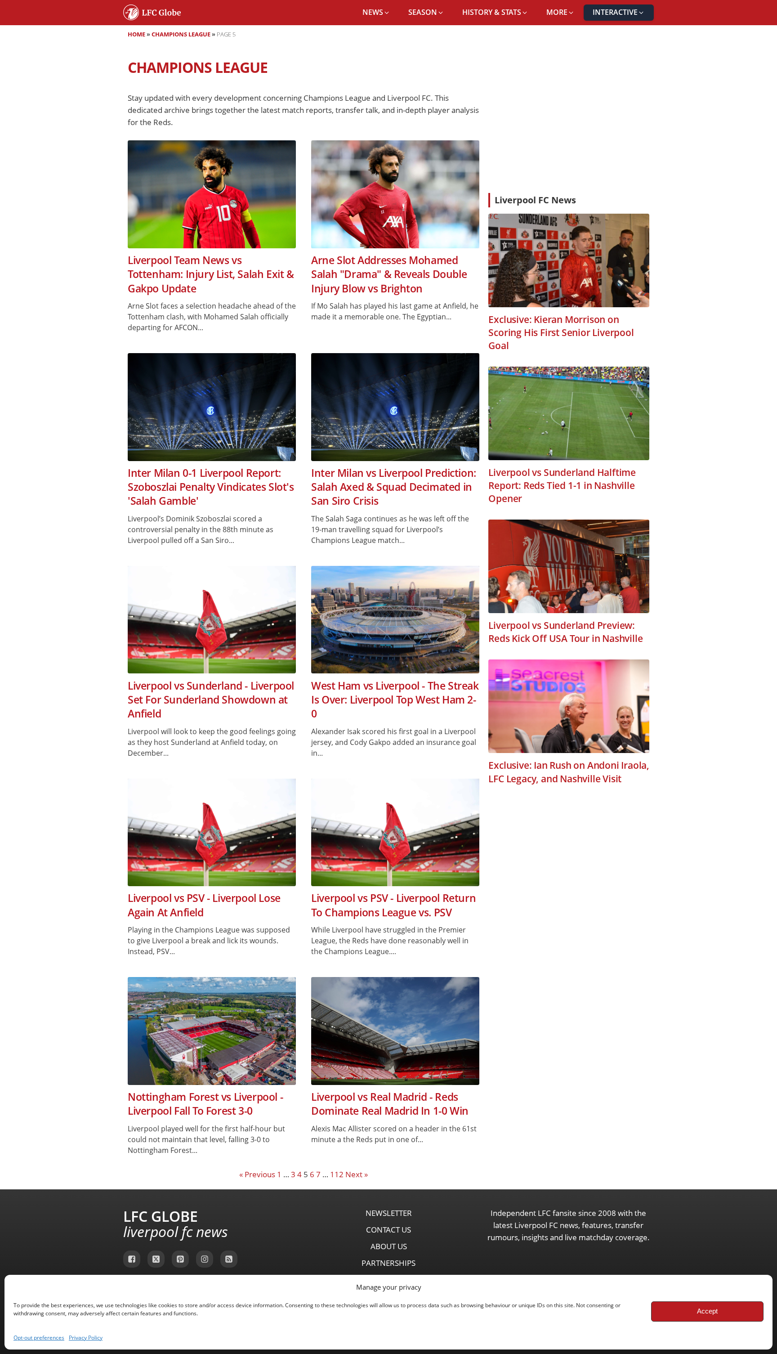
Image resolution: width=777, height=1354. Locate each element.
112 (337, 1174)
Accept (707, 1311)
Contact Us (388, 1229)
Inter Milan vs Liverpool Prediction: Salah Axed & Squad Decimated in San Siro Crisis (393, 487)
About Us (389, 1246)
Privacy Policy (86, 1337)
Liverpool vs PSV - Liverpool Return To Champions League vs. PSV (393, 905)
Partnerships (388, 1263)
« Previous (257, 1174)
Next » (356, 1174)
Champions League (181, 34)
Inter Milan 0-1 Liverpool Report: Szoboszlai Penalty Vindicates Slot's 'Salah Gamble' (211, 487)
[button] (376, 12)
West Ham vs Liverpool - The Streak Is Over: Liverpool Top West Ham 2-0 (394, 700)
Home (136, 34)
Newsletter (389, 1213)
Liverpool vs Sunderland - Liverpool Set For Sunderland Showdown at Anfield (211, 700)
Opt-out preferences (38, 1337)
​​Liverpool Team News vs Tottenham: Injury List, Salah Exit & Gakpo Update (211, 274)
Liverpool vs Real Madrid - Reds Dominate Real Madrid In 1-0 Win (390, 1104)
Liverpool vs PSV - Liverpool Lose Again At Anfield (204, 905)
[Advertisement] (568, 119)
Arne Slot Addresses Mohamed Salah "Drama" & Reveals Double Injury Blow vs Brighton (389, 274)
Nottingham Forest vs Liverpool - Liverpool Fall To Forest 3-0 (205, 1104)
